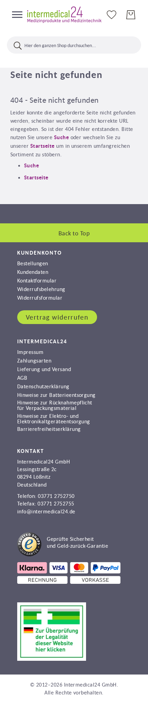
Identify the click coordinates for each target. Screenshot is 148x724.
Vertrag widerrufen (57, 317)
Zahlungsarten (34, 360)
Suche (61, 137)
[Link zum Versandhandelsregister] (51, 658)
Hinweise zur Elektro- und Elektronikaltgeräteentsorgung (53, 418)
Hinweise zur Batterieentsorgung (56, 394)
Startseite (42, 145)
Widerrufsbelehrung (41, 289)
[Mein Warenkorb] (131, 15)
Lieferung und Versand (44, 369)
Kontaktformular (36, 280)
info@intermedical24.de (46, 511)
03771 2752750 (56, 495)
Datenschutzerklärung (43, 386)
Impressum (30, 351)
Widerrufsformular (39, 297)
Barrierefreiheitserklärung (49, 428)
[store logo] (64, 15)
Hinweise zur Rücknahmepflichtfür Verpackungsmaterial (54, 405)
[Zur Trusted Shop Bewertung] (62, 554)
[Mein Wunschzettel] (111, 14)
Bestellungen (32, 263)
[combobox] (74, 45)
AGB (22, 377)
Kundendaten (32, 271)
